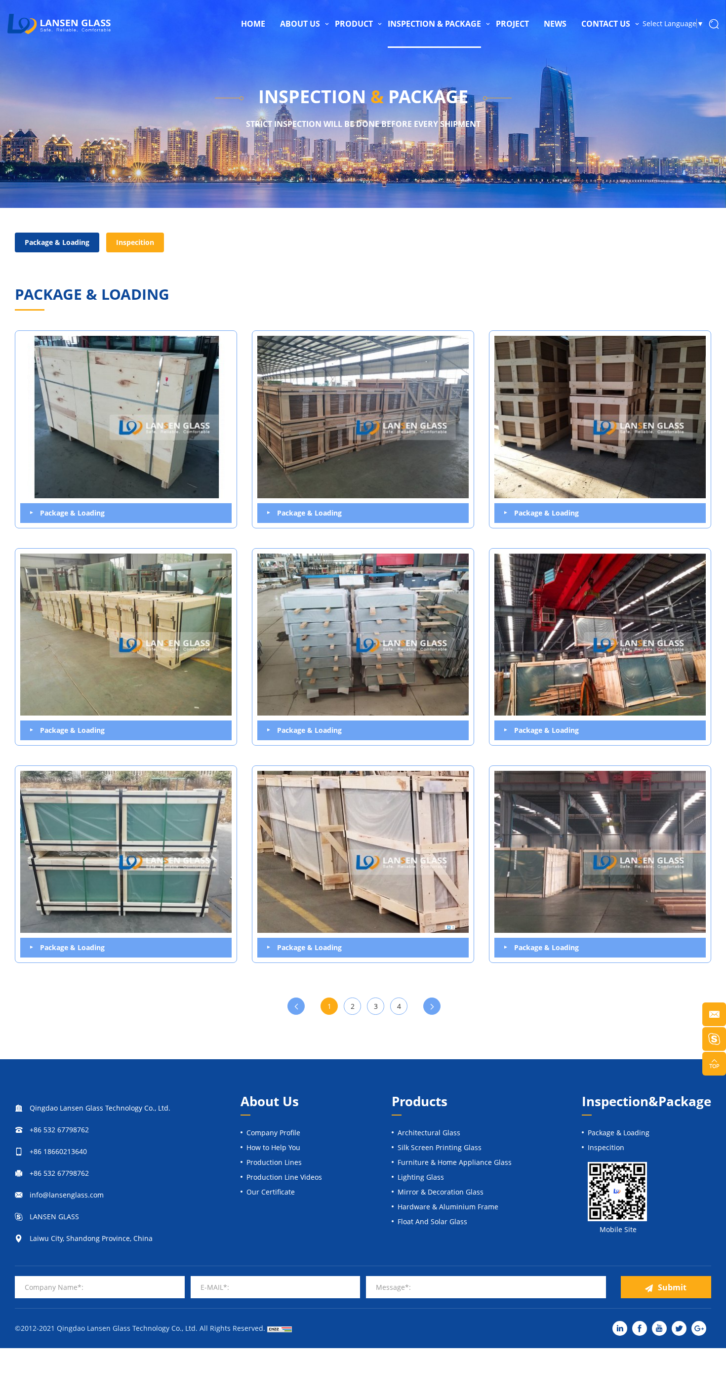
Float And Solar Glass (432, 1221)
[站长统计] (279, 1328)
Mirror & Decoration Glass (441, 1192)
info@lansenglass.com (67, 1194)
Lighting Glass (421, 1177)
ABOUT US (300, 23)
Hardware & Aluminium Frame (448, 1206)
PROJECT (512, 23)
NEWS (555, 23)
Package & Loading (57, 242)
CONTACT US (605, 23)
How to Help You (273, 1147)
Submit (672, 1287)
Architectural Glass (429, 1132)
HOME (253, 23)
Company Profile (273, 1132)
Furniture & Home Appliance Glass (455, 1162)
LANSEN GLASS (54, 1216)
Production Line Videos (284, 1177)
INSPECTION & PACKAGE (434, 23)
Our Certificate (270, 1192)
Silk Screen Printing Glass (440, 1147)
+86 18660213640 (58, 1151)
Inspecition (135, 242)
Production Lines (274, 1162)
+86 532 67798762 (59, 1129)
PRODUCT (354, 23)
